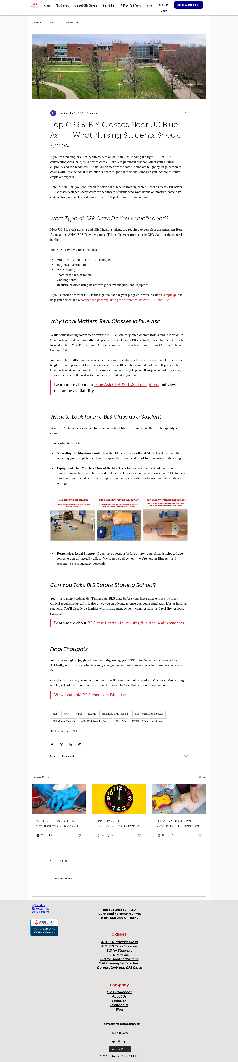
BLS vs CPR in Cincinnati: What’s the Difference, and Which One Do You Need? (178, 823)
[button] (62, 6)
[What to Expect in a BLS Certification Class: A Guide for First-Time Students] (59, 799)
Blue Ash (121, 721)
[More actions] (185, 113)
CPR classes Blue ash (64, 721)
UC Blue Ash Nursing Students (148, 721)
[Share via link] (79, 744)
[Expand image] (72, 518)
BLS (55, 713)
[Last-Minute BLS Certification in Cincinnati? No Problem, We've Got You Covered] (119, 799)
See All (202, 776)
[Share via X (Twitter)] (61, 744)
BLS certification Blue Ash (149, 713)
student (92, 713)
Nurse (79, 713)
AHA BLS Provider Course (95, 721)
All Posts (36, 22)
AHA (66, 713)
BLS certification (70, 22)
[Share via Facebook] (52, 744)
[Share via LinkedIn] (70, 744)
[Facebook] (124, 1042)
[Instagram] (119, 1042)
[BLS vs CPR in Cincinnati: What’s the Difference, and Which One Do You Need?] (179, 799)
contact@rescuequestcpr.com (122, 1023)
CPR (51, 22)
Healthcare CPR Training (115, 713)
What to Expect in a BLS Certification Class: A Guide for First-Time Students (58, 823)
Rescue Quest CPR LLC (119, 910)
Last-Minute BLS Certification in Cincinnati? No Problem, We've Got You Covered (119, 823)
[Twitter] (113, 1042)
